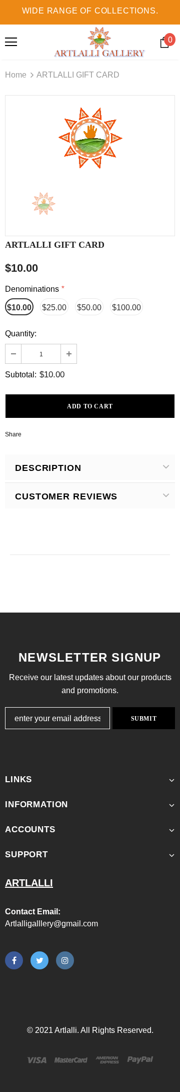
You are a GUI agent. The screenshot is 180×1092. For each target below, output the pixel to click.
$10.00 (19, 307)
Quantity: (20, 333)
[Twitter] (39, 960)
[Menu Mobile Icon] (11, 42)
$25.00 (54, 307)
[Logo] (99, 42)
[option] (90, 136)
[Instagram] (65, 960)
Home (15, 75)
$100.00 (126, 307)
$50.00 (89, 307)
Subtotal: (20, 374)
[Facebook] (14, 960)
